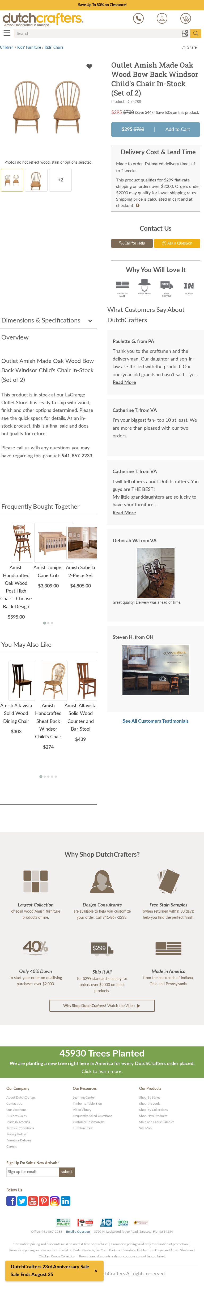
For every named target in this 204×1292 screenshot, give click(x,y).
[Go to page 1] (44, 623)
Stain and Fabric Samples (156, 1122)
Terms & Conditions (20, 1128)
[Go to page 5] (56, 777)
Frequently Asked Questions (92, 1115)
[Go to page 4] (52, 777)
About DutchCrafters (21, 1097)
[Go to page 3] (52, 623)
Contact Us (14, 1103)
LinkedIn (65, 1201)
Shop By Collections (153, 1109)
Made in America (18, 1122)
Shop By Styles (149, 1097)
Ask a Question (179, 243)
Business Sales (16, 1115)
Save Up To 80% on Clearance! (102, 5)
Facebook (11, 1201)
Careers (11, 1146)
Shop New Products (153, 1115)
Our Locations (16, 1109)
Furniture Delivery (19, 1140)
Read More (124, 382)
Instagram (55, 1201)
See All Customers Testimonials (156, 721)
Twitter (22, 1201)
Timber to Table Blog (87, 1103)
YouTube (33, 1201)
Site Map (145, 1128)
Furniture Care (83, 1128)
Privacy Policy (16, 1134)
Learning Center (84, 1097)
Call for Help (134, 243)
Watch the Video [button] (99, 1006)
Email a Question (78, 1231)
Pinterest (44, 1201)
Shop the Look (149, 1103)
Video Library (82, 1109)
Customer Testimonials (88, 1122)
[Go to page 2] (48, 623)
